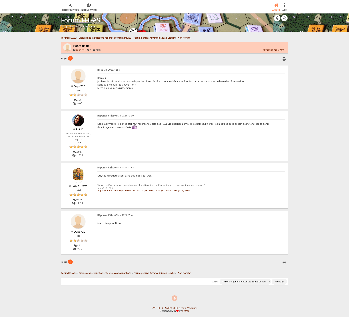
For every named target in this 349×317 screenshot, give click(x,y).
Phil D (79, 129)
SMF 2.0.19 (157, 308)
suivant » (281, 49)
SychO (185, 310)
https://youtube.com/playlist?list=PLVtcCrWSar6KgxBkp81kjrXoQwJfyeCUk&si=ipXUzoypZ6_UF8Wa (143, 190)
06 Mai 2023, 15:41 (115, 215)
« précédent (269, 49)
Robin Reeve (79, 186)
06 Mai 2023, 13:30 (115, 115)
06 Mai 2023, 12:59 (108, 69)
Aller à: (215, 281)
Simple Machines (188, 308)
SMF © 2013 (171, 308)
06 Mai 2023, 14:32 (115, 167)
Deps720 (80, 49)
